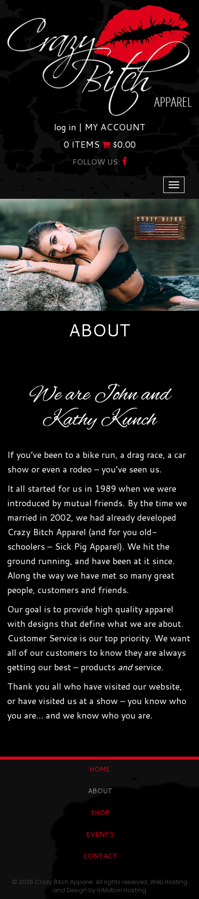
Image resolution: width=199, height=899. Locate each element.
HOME (99, 769)
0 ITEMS (100, 144)
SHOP (100, 812)
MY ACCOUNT (115, 127)
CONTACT (100, 856)
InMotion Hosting (121, 890)
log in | (69, 127)
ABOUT (100, 791)
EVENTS (100, 834)
